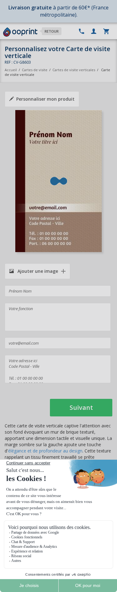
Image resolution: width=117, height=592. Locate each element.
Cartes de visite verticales (73, 69)
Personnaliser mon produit (45, 99)
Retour (52, 31)
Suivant (81, 407)
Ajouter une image (37, 271)
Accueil (11, 69)
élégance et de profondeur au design (45, 451)
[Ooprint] (20, 32)
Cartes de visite (34, 69)
